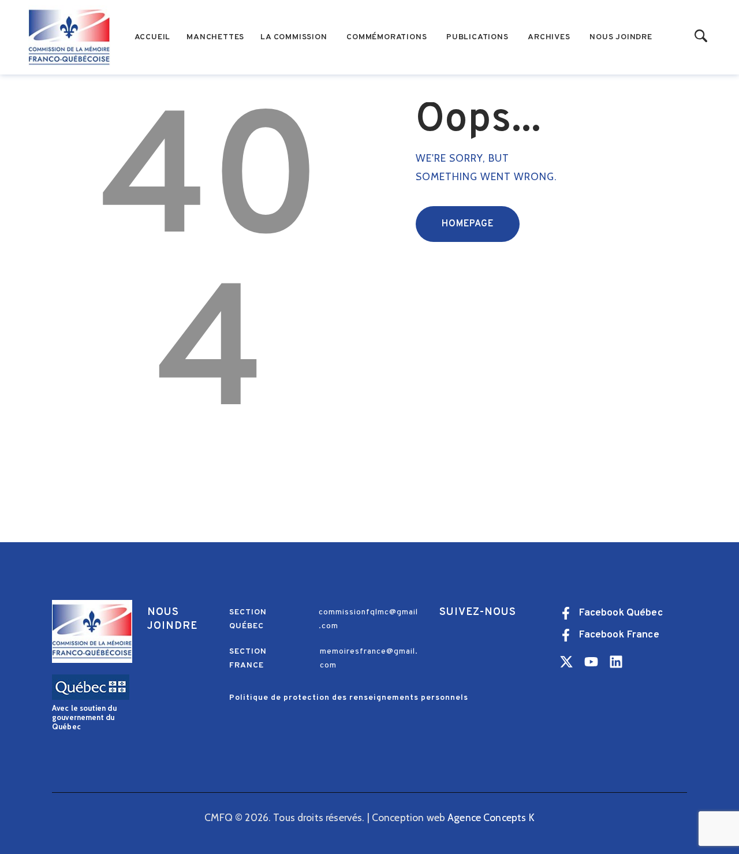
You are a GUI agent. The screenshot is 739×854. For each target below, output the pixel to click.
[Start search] (701, 36)
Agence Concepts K (491, 817)
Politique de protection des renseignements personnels (348, 698)
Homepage (468, 224)
